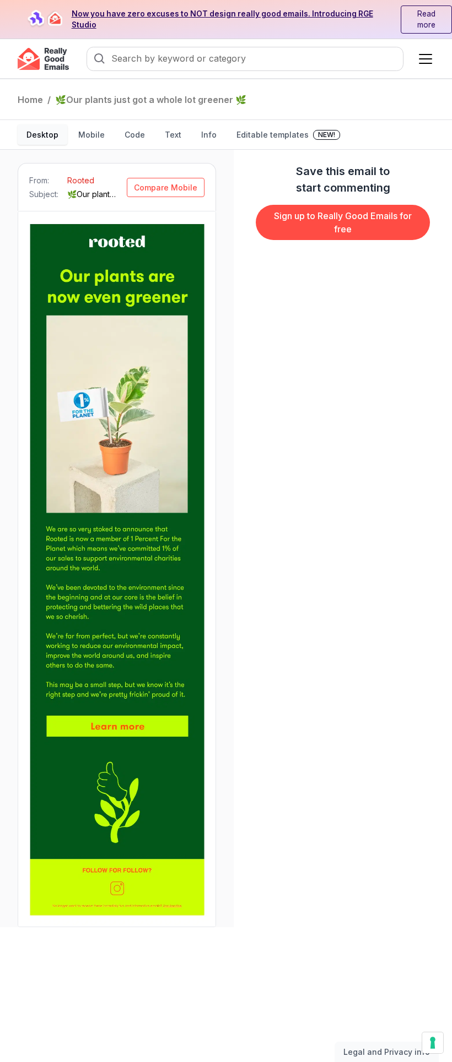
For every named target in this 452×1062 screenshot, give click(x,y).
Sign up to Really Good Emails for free (343, 222)
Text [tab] (173, 134)
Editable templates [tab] (285, 134)
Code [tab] (135, 134)
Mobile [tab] (91, 134)
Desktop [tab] (42, 134)
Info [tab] (209, 134)
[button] (423, 59)
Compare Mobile (165, 187)
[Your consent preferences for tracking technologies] (432, 1042)
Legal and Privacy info (386, 1051)
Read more (426, 19)
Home (30, 99)
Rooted (80, 180)
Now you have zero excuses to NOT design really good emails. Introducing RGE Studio (222, 19)
